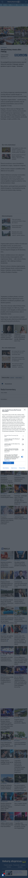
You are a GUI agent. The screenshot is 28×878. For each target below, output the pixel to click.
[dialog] (14, 439)
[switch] (22, 439)
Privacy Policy (22, 468)
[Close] (25, 410)
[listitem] (14, 436)
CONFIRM (8, 462)
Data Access (14, 468)
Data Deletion (6, 468)
